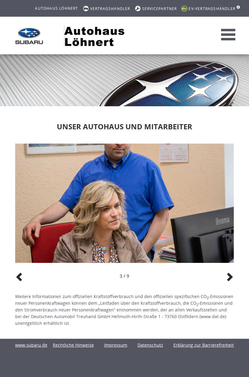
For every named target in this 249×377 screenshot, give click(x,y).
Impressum (115, 345)
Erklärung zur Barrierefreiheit (203, 345)
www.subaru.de (31, 345)
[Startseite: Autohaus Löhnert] (29, 35)
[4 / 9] (124, 203)
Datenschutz (150, 345)
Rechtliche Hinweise (73, 345)
